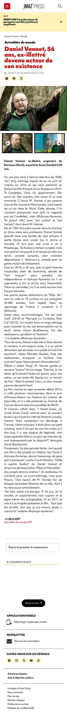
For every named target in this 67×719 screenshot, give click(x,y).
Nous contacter (15, 692)
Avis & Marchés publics (21, 678)
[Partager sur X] (21, 78)
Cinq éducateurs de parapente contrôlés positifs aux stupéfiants (20, 22)
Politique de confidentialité (20, 708)
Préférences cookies (18, 704)
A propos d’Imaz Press (19, 689)
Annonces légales (17, 674)
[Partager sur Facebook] (14, 78)
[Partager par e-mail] (6, 78)
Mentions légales (16, 700)
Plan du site (13, 696)
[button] (7, 6)
